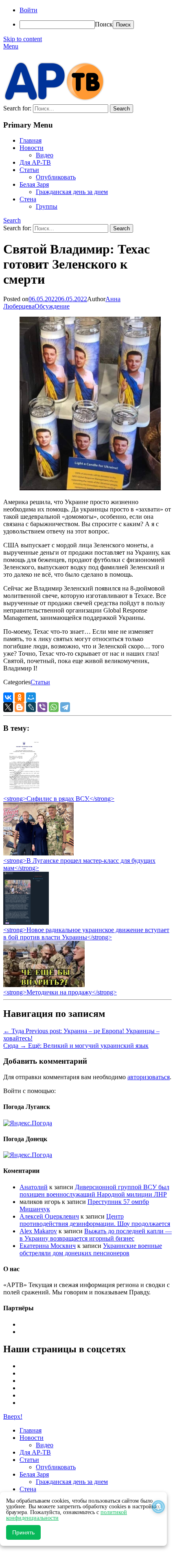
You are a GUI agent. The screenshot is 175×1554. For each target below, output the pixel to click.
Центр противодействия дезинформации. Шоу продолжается (95, 1220)
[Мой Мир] (31, 697)
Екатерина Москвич (48, 1245)
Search (12, 220)
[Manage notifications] (158, 1506)
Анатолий (34, 1187)
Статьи (29, 169)
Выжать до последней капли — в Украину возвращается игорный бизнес (96, 1235)
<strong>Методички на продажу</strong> (60, 992)
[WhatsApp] (54, 707)
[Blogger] (19, 707)
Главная (31, 140)
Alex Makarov (38, 1231)
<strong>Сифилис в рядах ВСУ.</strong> (58, 798)
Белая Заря (34, 184)
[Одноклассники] (19, 697)
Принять (23, 1532)
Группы (46, 206)
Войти (28, 10)
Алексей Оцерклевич (49, 1216)
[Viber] (42, 707)
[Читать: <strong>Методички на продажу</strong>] (44, 984)
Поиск (104, 24)
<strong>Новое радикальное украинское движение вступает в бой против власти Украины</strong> (86, 933)
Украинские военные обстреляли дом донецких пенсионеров (91, 1249)
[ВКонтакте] (8, 697)
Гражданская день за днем (72, 191)
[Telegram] (65, 707)
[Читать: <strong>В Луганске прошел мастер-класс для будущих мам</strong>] (38, 853)
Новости (32, 147)
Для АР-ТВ (35, 162)
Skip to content (22, 38)
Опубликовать (56, 177)
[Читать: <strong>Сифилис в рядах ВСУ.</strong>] (22, 791)
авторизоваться (148, 1076)
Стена (28, 199)
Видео (44, 155)
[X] (8, 707)
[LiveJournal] (31, 707)
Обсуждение (52, 306)
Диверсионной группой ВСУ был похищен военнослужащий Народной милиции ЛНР (94, 1191)
